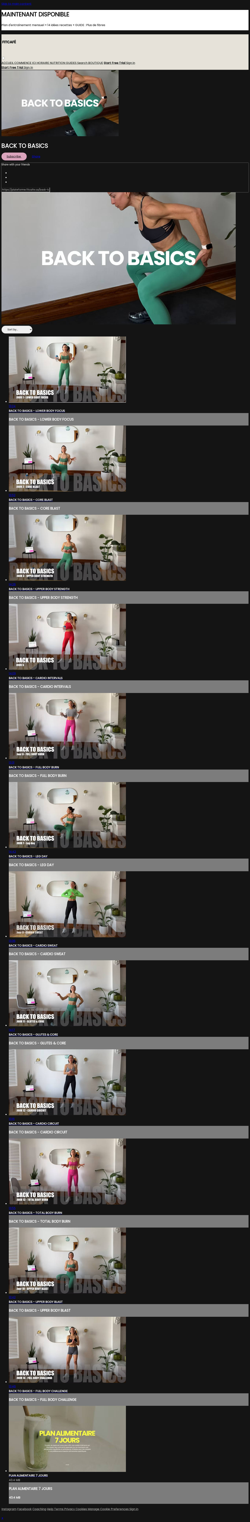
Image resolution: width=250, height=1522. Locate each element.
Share (36, 156)
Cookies (82, 1509)
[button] (3, 58)
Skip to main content (16, 4)
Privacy (70, 1509)
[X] (14, 177)
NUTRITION (58, 63)
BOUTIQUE (95, 63)
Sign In (28, 68)
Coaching (39, 1509)
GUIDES (71, 63)
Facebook (24, 1509)
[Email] (14, 182)
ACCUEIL (7, 63)
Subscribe (14, 156)
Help (50, 1509)
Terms (59, 1509)
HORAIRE (43, 63)
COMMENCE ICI (25, 63)
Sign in (130, 63)
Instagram (8, 1509)
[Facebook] (14, 173)
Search (82, 63)
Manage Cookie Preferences (108, 1509)
